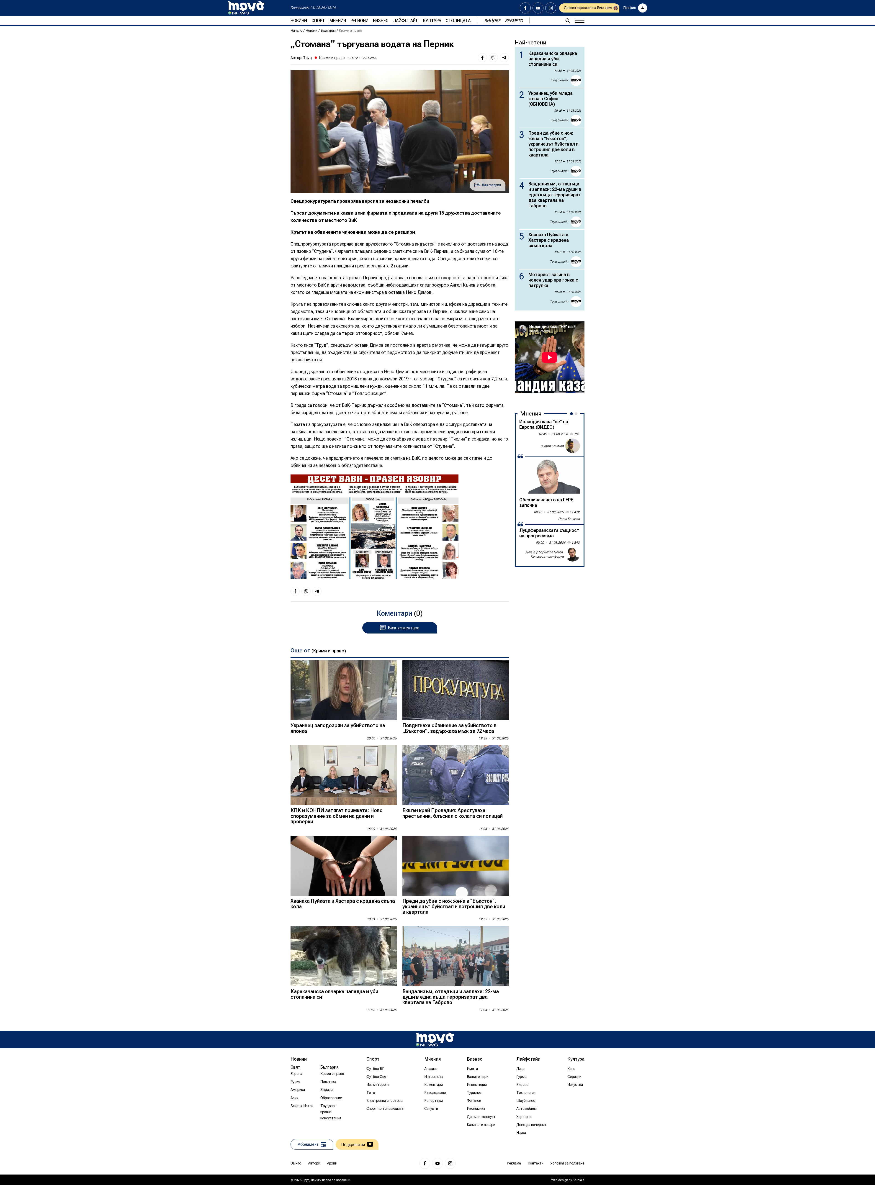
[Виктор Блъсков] (572, 446)
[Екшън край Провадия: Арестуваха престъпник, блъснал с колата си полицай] (455, 775)
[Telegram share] (504, 57)
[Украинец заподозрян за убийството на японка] (344, 690)
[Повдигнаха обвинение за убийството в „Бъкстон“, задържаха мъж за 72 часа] (455, 690)
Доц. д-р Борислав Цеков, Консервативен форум (545, 554)
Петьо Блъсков (569, 519)
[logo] (246, 8)
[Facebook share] (482, 57)
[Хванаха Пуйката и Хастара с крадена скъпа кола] (344, 866)
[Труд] (435, 1039)
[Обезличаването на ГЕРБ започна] (549, 476)
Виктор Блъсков (552, 445)
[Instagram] (550, 8)
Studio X (578, 1180)
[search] (567, 20)
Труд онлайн (559, 80)
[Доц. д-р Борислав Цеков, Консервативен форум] (572, 554)
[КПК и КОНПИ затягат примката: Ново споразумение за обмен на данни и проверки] (344, 775)
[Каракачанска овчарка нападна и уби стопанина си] (344, 956)
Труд (307, 57)
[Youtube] (538, 8)
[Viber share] (493, 57)
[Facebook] (525, 8)
